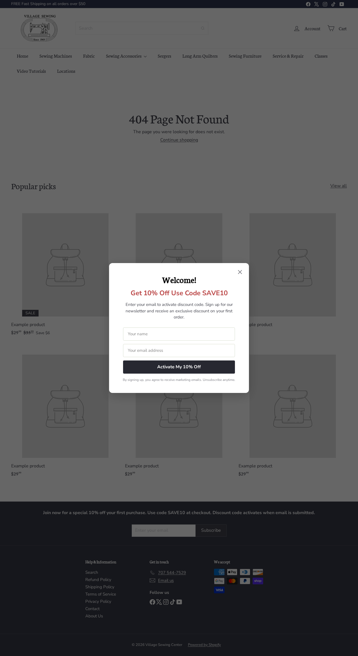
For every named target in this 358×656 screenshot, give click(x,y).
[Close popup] (240, 272)
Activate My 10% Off (179, 367)
